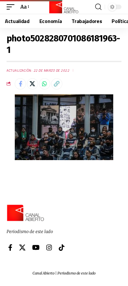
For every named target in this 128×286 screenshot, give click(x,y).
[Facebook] (10, 247)
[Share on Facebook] (20, 83)
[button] (12, 7)
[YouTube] (36, 247)
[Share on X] (32, 83)
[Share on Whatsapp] (44, 83)
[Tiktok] (61, 247)
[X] (22, 247)
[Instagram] (49, 247)
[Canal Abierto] (64, 7)
